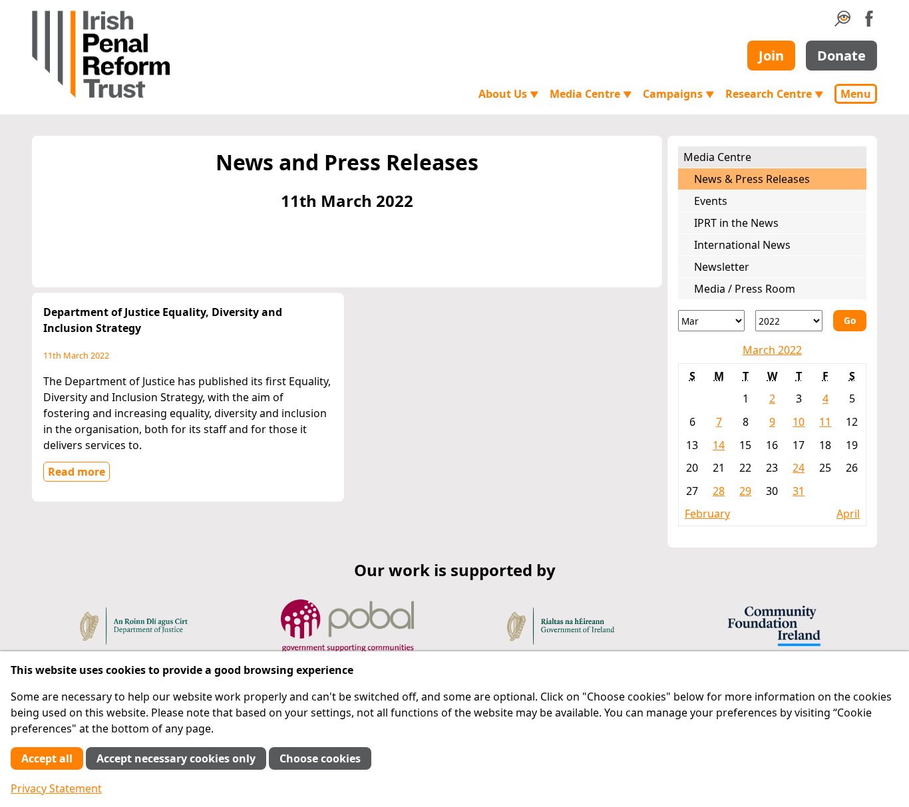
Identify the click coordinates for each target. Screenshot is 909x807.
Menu (855, 93)
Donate (841, 56)
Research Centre (774, 93)
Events (710, 201)
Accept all (47, 758)
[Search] (842, 22)
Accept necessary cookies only (176, 758)
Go (850, 320)
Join (771, 56)
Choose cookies (320, 758)
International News (742, 245)
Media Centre (591, 93)
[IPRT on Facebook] (869, 22)
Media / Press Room (744, 288)
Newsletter (721, 266)
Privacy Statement (56, 788)
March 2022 (772, 350)
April (848, 513)
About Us (508, 93)
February (707, 513)
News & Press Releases (752, 179)
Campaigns (679, 93)
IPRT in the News (736, 223)
